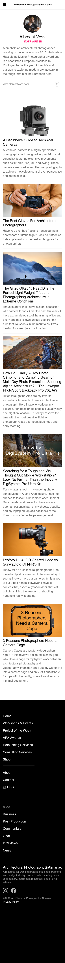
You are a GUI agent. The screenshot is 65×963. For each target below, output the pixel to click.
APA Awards (12, 737)
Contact (8, 779)
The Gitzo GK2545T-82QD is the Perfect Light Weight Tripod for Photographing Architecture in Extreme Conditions (28, 294)
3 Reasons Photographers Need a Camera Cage (30, 642)
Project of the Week (17, 730)
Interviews (10, 842)
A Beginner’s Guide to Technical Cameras (28, 142)
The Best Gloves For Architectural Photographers (29, 222)
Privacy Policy (11, 902)
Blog (6, 807)
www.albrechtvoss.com (16, 84)
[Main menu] (4, 4)
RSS (10, 786)
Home (7, 715)
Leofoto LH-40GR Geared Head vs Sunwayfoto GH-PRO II (30, 562)
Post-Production (14, 821)
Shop (6, 759)
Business (9, 814)
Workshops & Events (18, 723)
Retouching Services (18, 744)
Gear (6, 835)
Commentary (12, 828)
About (7, 772)
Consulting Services (17, 752)
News (7, 850)
